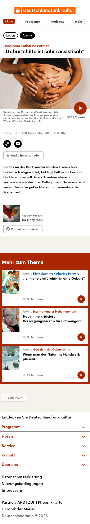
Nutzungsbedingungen (22, 483)
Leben (10, 35)
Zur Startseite (14, 398)
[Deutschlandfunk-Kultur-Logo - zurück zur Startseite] (45, 10)
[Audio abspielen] (80, 108)
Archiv (27, 35)
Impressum (12, 490)
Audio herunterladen (26, 155)
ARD (22, 502)
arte (59, 502)
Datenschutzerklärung (22, 476)
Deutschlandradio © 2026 (25, 515)
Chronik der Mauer (18, 509)
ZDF (32, 502)
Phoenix (46, 502)
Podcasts (57, 21)
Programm (33, 21)
